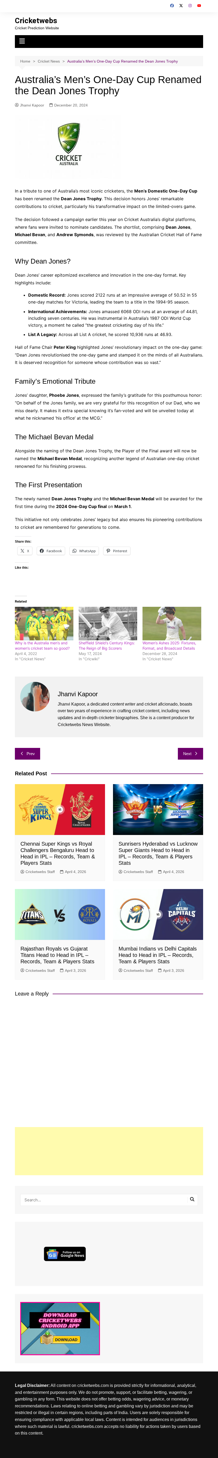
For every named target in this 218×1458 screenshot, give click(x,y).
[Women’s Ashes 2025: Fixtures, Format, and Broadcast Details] (171, 623)
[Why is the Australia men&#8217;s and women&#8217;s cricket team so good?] (44, 623)
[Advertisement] (109, 1151)
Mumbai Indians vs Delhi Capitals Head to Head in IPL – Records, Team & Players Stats (158, 955)
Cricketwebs (36, 20)
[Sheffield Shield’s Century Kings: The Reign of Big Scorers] (108, 623)
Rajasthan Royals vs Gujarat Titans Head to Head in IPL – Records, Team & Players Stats (57, 955)
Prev (31, 753)
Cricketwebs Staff (40, 872)
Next (187, 753)
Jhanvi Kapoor (32, 105)
